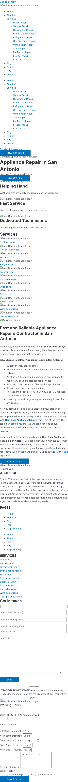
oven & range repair (10, 570)
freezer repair (7, 585)
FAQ (9, 70)
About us (11, 15)
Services (11, 19)
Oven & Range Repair (24, 33)
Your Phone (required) (12, 745)
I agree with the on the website (28, 774)
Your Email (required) (11, 749)
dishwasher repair (9, 567)
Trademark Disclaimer (20, 718)
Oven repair (6, 286)
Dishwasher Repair (23, 30)
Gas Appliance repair (11, 596)
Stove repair (19, 48)
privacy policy (7, 771)
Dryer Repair (20, 22)
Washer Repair (21, 26)
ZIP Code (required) (11, 731)
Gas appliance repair (24, 41)
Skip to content (8, 1)
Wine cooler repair (23, 44)
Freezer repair (20, 56)
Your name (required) (11, 735)
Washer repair (7, 257)
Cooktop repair (21, 59)
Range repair (7, 264)
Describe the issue (10, 767)
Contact (11, 74)
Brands (10, 67)
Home (10, 11)
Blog (9, 63)
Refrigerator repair (9, 249)
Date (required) (8, 740)
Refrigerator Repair (23, 37)
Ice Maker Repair (22, 52)
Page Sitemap (14, 528)
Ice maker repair (8, 279)
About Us (11, 517)
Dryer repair (6, 294)
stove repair (6, 574)
